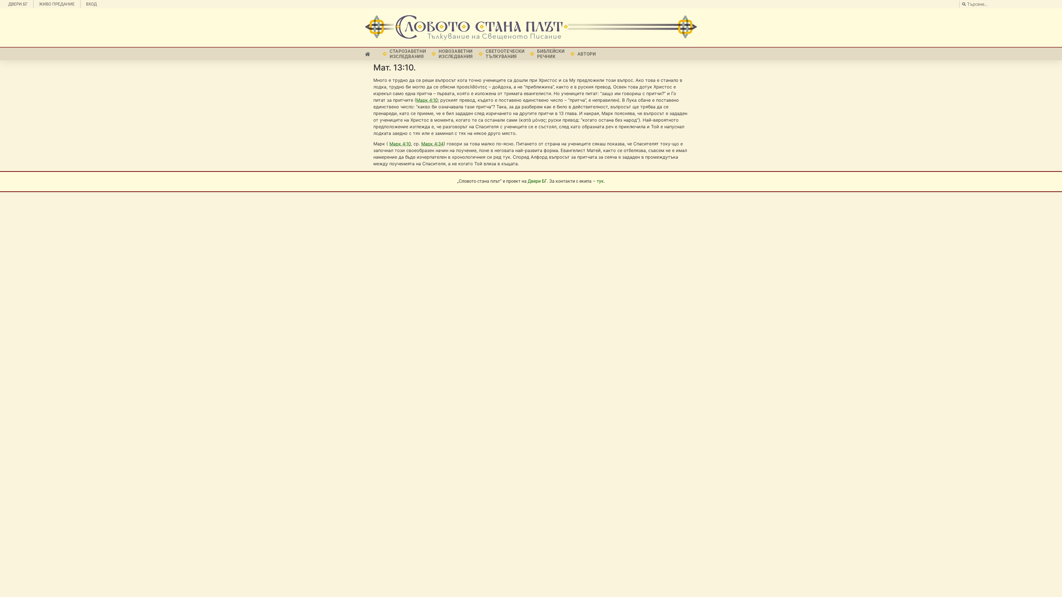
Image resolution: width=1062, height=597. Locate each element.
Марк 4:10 (427, 100)
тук (600, 181)
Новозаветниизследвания (456, 54)
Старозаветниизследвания (408, 54)
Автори (586, 54)
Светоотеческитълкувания (505, 54)
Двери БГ (537, 181)
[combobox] (1009, 4)
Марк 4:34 (432, 143)
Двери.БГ (18, 4)
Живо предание (57, 4)
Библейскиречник (550, 54)
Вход (91, 4)
